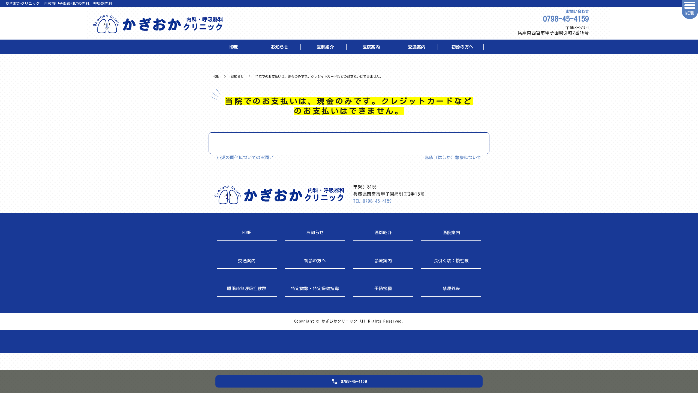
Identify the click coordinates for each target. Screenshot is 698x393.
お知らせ (279, 47)
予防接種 (383, 288)
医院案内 (371, 47)
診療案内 (383, 260)
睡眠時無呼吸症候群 (246, 288)
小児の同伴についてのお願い (245, 157)
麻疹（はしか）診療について (453, 157)
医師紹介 (325, 47)
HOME (234, 47)
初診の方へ (462, 47)
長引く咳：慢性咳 (451, 260)
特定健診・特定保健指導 (315, 288)
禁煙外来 (451, 288)
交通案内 (416, 47)
